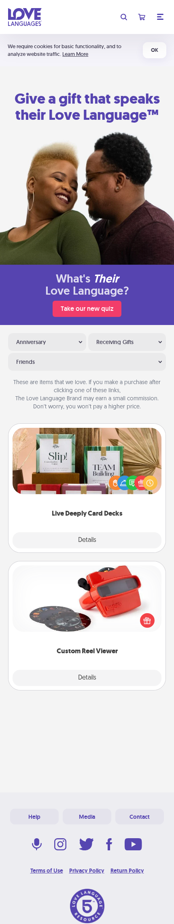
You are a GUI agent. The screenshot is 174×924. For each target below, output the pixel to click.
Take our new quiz (87, 308)
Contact (139, 816)
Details (87, 540)
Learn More (75, 54)
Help (34, 816)
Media (87, 816)
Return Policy (127, 870)
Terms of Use (46, 870)
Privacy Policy (86, 870)
